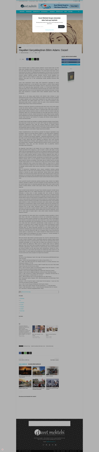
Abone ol (61, 26)
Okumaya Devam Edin (49, 29)
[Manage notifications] (2, 449)
